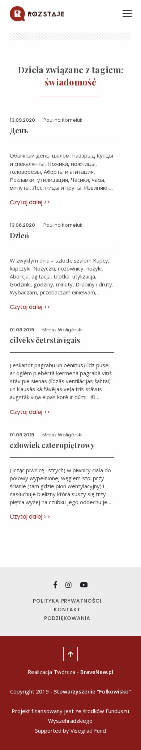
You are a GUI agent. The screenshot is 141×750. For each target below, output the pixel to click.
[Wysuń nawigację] (127, 14)
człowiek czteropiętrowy (52, 445)
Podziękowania (67, 618)
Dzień (19, 235)
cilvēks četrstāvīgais (45, 340)
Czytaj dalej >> (30, 202)
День (19, 130)
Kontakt (67, 609)
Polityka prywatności (67, 600)
